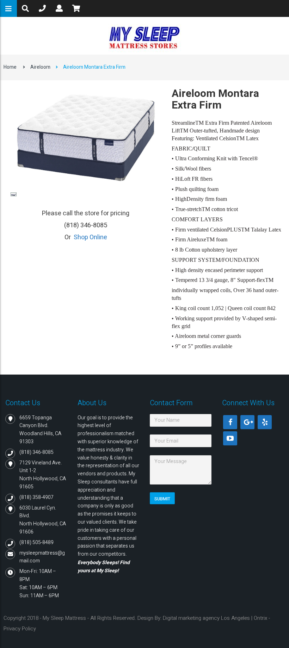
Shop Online (90, 237)
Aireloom (40, 67)
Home (10, 67)
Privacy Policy (20, 628)
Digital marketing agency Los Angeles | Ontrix (215, 618)
